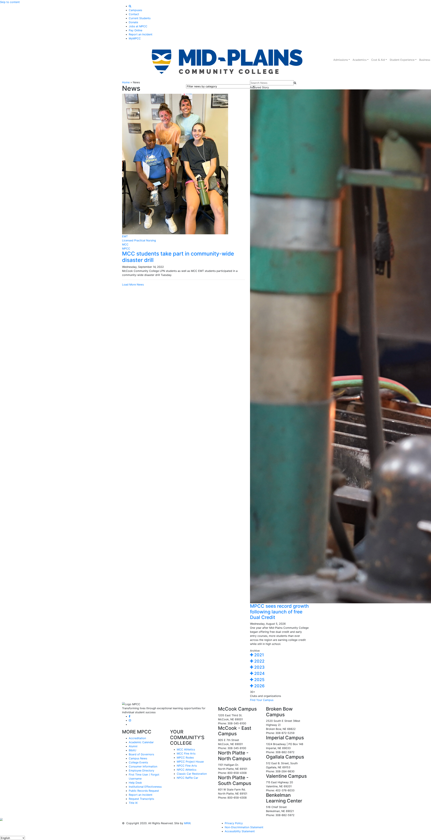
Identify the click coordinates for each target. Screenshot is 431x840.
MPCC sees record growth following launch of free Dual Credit (279, 611)
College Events (138, 762)
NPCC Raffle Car (187, 777)
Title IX (133, 802)
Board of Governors (141, 754)
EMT (125, 236)
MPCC (126, 248)
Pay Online (135, 30)
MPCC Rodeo (185, 757)
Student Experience (402, 59)
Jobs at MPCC (138, 26)
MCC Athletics (186, 749)
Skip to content (10, 2)
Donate (133, 22)
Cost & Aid (378, 59)
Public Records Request (144, 790)
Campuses (135, 10)
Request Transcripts (141, 798)
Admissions (340, 59)
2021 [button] (258, 654)
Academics (360, 59)
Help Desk (135, 782)
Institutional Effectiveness (145, 786)
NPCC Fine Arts (187, 765)
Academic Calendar (141, 742)
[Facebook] (129, 716)
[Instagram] (130, 720)
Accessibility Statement (240, 831)
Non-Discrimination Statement (244, 827)
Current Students (140, 18)
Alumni (133, 746)
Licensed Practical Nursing (139, 240)
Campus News (138, 758)
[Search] (130, 6)
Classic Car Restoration (192, 773)
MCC (125, 244)
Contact (134, 14)
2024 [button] (259, 673)
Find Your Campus (261, 700)
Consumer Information (143, 766)
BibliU (132, 750)
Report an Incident (140, 34)
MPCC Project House (190, 761)
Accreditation (137, 738)
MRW (187, 823)
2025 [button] (258, 679)
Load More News (133, 284)
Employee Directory (141, 770)
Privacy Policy (234, 823)
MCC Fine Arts (186, 753)
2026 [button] (258, 685)
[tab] (279, 655)
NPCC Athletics (186, 769)
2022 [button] (258, 661)
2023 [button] (258, 667)
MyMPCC (135, 38)
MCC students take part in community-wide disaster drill (178, 256)
